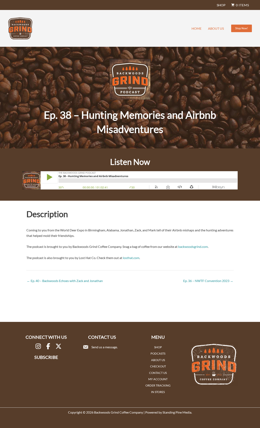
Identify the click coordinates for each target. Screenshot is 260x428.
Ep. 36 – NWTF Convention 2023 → (208, 281)
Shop (158, 347)
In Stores (158, 392)
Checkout (158, 366)
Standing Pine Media (176, 412)
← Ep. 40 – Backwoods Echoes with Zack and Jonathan (65, 281)
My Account (158, 379)
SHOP (221, 5)
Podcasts (158, 353)
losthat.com (131, 258)
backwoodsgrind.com (193, 246)
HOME (197, 28)
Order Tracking (157, 385)
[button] (241, 28)
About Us (158, 360)
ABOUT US (216, 28)
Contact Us (158, 373)
